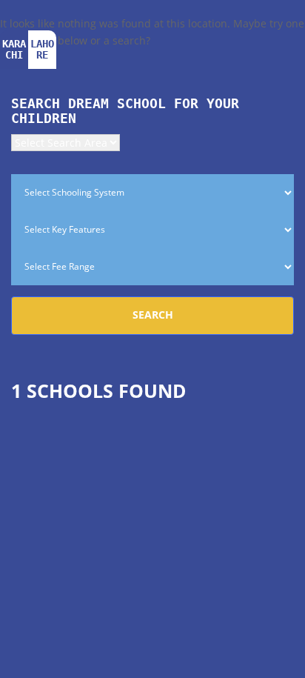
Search (153, 315)
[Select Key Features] (152, 229)
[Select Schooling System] (152, 192)
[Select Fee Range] (152, 266)
